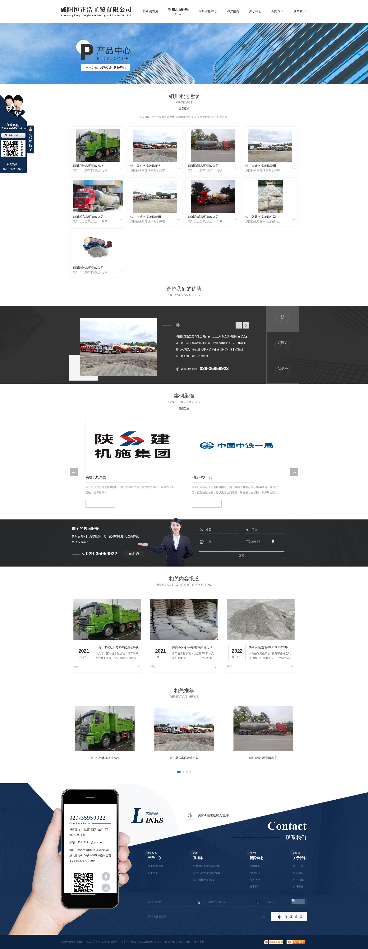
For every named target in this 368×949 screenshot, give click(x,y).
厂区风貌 (298, 879)
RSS (166, 941)
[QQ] (106, 876)
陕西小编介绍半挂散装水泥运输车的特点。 (194, 647)
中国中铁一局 (202, 477)
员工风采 (298, 865)
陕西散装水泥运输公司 (206, 865)
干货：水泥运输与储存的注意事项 (117, 647)
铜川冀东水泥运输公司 (88, 216)
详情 (76, 666)
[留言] (106, 888)
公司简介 (298, 872)
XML (174, 941)
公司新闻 (255, 865)
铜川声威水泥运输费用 (145, 216)
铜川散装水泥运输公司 (88, 267)
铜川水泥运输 (178, 11)
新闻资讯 (277, 13)
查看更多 (184, 108)
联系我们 (299, 13)
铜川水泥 (152, 872)
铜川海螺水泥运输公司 (203, 165)
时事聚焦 (255, 886)
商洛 (83, 834)
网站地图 (184, 941)
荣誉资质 (298, 886)
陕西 (87, 829)
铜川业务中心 (208, 13)
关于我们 (255, 13)
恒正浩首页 (150, 13)
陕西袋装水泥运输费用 (206, 872)
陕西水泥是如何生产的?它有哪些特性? (271, 647)
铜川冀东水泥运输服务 (145, 165)
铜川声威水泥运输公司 (203, 216)
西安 (94, 829)
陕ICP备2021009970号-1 (146, 941)
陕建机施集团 (95, 477)
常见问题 (255, 879)
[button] (74, 472)
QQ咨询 (14, 134)
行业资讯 (255, 872)
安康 (76, 834)
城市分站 (74, 829)
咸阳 (101, 829)
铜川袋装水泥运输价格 (88, 165)
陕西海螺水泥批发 (203, 879)
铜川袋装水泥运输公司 (260, 216)
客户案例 (233, 13)
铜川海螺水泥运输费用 (260, 165)
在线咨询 (134, 553)
